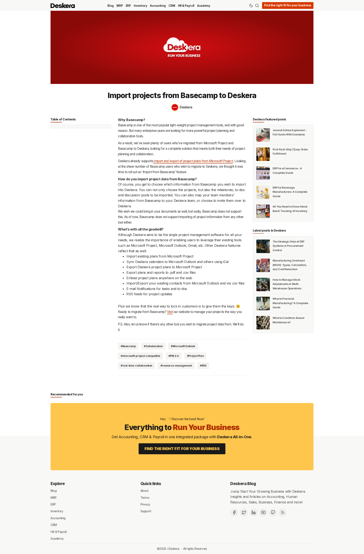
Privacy (145, 504)
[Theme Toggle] (251, 5)
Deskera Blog (243, 483)
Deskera (174, 548)
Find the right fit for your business (287, 5)
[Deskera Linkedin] (254, 512)
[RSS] (283, 512)
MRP (119, 5)
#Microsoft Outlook (183, 346)
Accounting (158, 5)
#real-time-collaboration (136, 365)
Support (146, 511)
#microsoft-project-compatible (140, 355)
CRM (172, 5)
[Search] (257, 5)
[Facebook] (234, 512)
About (145, 490)
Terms (145, 497)
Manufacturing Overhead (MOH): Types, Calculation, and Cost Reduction (290, 265)
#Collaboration (153, 346)
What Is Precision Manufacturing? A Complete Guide (290, 303)
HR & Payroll (186, 5)
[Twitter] (244, 512)
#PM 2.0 (174, 355)
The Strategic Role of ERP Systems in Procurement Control (288, 246)
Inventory (140, 5)
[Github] (273, 512)
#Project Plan (195, 355)
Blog (110, 5)
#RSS (203, 365)
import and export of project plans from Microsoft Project (193, 161)
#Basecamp (128, 346)
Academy (203, 5)
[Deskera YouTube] (263, 512)
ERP (128, 5)
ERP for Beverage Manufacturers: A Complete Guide (290, 192)
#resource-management (176, 365)
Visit (170, 312)
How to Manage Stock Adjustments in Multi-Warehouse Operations (287, 284)
